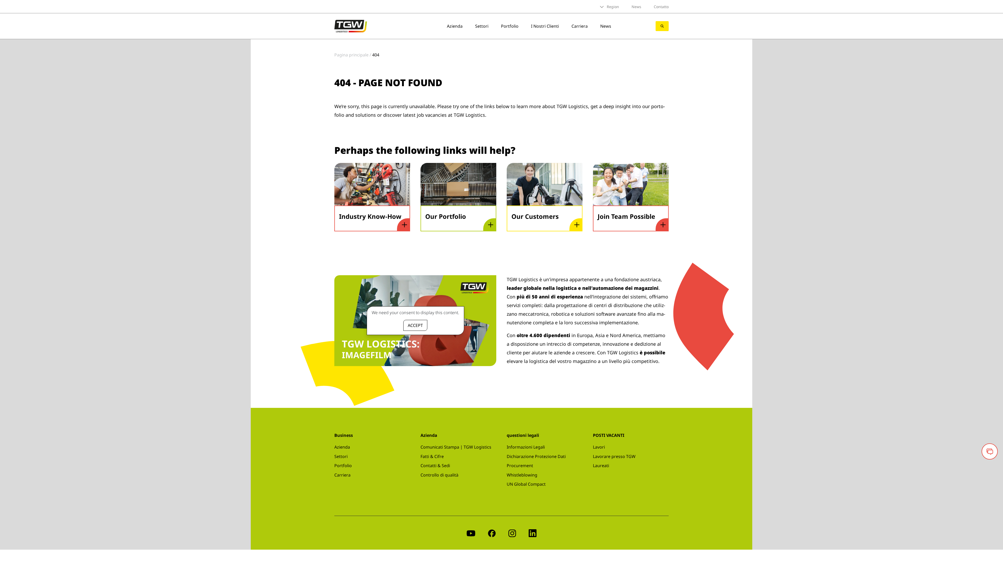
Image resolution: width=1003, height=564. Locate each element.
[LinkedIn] (533, 532)
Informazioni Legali (526, 447)
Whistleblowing (522, 475)
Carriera (580, 26)
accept (415, 325)
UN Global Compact (526, 484)
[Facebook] (492, 532)
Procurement (520, 465)
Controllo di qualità (439, 475)
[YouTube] (470, 532)
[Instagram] (512, 532)
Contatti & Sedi (435, 465)
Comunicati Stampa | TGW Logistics (456, 447)
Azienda (455, 26)
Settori (481, 26)
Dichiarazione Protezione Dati (536, 456)
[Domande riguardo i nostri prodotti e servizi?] (990, 451)
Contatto (661, 6)
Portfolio (509, 26)
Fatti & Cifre (432, 456)
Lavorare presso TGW (614, 456)
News (636, 6)
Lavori (599, 447)
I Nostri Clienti (545, 26)
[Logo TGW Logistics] (350, 25)
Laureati (601, 465)
